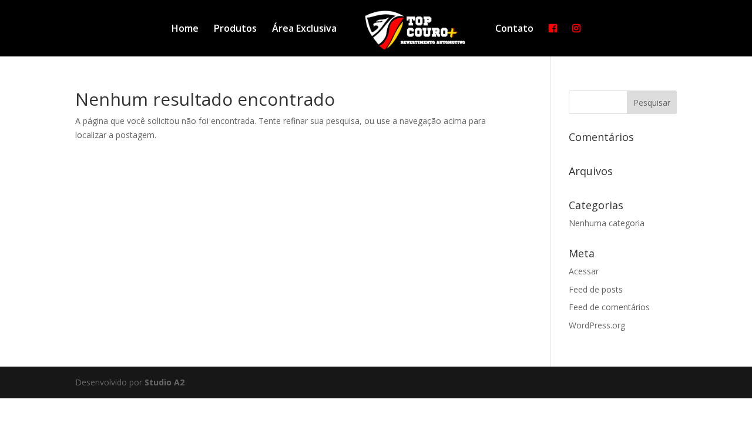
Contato (514, 29)
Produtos (235, 29)
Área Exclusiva (304, 29)
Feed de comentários (609, 307)
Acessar (584, 271)
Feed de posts (596, 289)
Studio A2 (164, 382)
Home (185, 29)
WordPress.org (597, 325)
